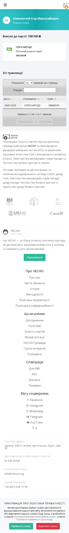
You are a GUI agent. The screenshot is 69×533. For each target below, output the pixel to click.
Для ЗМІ (34, 368)
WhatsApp (36, 411)
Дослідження (35, 320)
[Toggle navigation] (5, 4)
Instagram (36, 405)
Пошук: (17, 90)
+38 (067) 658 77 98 (15, 486)
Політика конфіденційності (34, 306)
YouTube (36, 422)
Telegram (36, 417)
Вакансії (34, 380)
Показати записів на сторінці (35, 83)
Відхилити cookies (48, 526)
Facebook (36, 400)
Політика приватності (34, 300)
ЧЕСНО (15, 231)
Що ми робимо (34, 313)
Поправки (34, 354)
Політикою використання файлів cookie (35, 516)
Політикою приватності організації (34, 519)
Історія (34, 289)
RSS (34, 374)
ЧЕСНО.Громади (34, 343)
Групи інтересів (34, 348)
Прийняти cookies (21, 526)
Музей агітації (34, 337)
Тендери (34, 385)
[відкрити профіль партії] (9, 49)
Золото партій (35, 331)
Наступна (45, 121)
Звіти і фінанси (34, 283)
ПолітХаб (34, 326)
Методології (34, 294)
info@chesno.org (14, 473)
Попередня (25, 121)
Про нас (34, 277)
